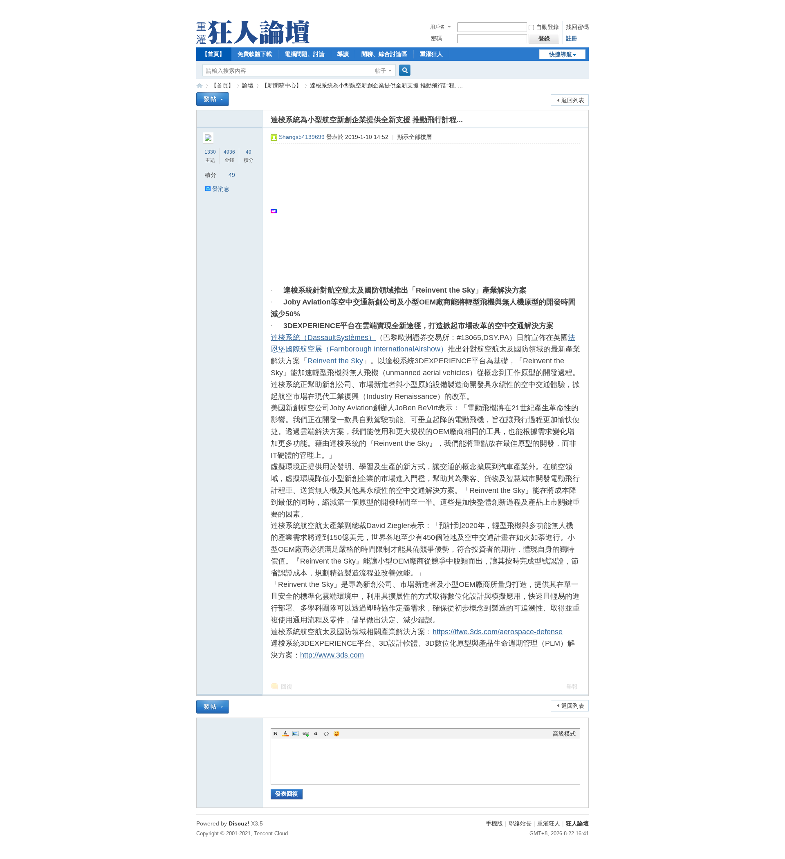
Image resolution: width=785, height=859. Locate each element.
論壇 (247, 85)
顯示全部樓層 (414, 137)
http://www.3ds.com (332, 655)
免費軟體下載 (255, 54)
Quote (316, 733)
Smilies (336, 733)
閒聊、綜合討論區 (384, 54)
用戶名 (437, 27)
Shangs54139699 (302, 137)
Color (285, 733)
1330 (210, 152)
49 (248, 152)
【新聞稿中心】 (282, 85)
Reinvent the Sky (335, 361)
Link (306, 733)
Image (296, 733)
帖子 (380, 70)
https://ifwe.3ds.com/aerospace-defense (498, 632)
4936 (229, 152)
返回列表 (572, 100)
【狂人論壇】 (199, 86)
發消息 (220, 189)
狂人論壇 (577, 823)
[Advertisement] (421, 211)
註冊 (571, 38)
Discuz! (239, 823)
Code (326, 733)
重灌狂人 (431, 54)
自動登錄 (547, 27)
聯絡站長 (520, 823)
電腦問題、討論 (305, 54)
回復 (286, 686)
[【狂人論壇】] (253, 42)
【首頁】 (213, 54)
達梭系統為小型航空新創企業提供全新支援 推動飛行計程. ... (386, 85)
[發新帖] (212, 99)
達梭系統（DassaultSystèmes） (323, 337)
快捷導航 (560, 54)
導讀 (343, 54)
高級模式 (564, 733)
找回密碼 (577, 27)
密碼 (436, 38)
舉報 (572, 686)
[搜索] (403, 70)
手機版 (494, 823)
